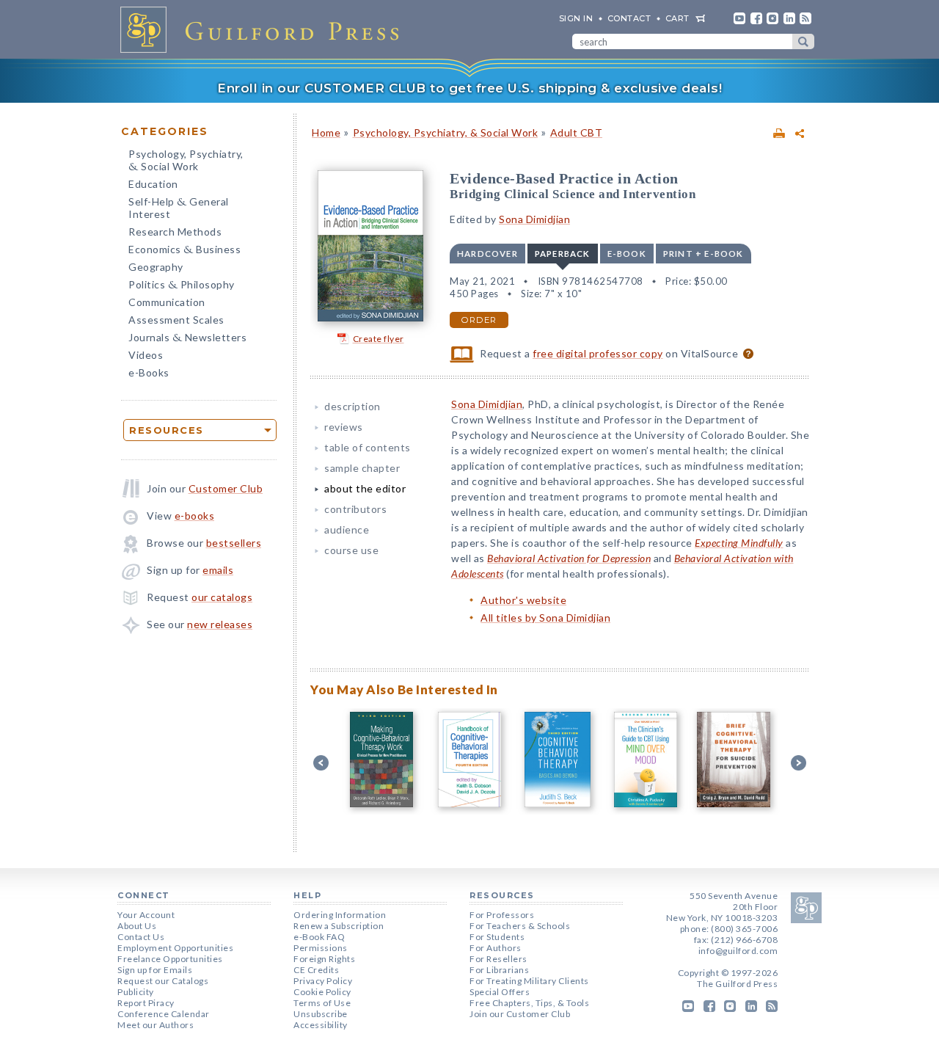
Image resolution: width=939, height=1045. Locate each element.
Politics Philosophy (181, 286)
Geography (155, 267)
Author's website (523, 600)
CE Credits (316, 969)
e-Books (148, 372)
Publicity (135, 991)
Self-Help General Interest (178, 207)
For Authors (496, 947)
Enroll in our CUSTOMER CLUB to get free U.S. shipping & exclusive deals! (469, 88)
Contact (629, 18)
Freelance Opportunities (170, 958)
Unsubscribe (320, 1013)
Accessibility (320, 1024)
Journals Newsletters (187, 338)
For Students (497, 936)
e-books (195, 515)
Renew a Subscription (338, 925)
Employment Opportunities (175, 947)
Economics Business (184, 250)
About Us (136, 925)
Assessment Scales (176, 319)
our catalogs (221, 597)
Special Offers (500, 991)
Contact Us (140, 936)
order (479, 320)
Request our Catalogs (162, 980)
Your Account (146, 914)
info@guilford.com (738, 950)
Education (153, 184)
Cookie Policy (322, 991)
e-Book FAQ (319, 936)
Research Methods (175, 231)
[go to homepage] (264, 29)
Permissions (320, 947)
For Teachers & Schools (520, 925)
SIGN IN (576, 18)
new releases (219, 624)
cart (677, 18)
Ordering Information (339, 914)
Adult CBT (576, 132)
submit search (803, 41)
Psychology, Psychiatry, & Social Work (445, 132)
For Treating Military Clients (529, 980)
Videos (145, 355)
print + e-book (703, 253)
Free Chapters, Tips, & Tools (529, 1002)
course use (351, 550)
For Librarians (499, 969)
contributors (355, 509)
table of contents (367, 447)
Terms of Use (322, 1002)
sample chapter (362, 468)
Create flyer (378, 338)
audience (346, 529)
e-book (626, 253)
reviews (343, 426)
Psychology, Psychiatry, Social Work (186, 161)
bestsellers (234, 542)
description (352, 406)
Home (326, 132)
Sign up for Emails (154, 969)
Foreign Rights (324, 958)
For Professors (502, 914)
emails (217, 570)
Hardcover (487, 253)
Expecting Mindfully (739, 542)
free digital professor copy (598, 353)
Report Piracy (146, 1002)
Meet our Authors (155, 1024)
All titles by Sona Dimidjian (545, 617)
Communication (166, 302)
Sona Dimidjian (534, 219)
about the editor (365, 488)
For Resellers (498, 958)
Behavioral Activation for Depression (569, 558)
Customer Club (226, 488)
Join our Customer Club (520, 1013)
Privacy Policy (322, 980)
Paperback (563, 253)
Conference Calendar (163, 1013)
